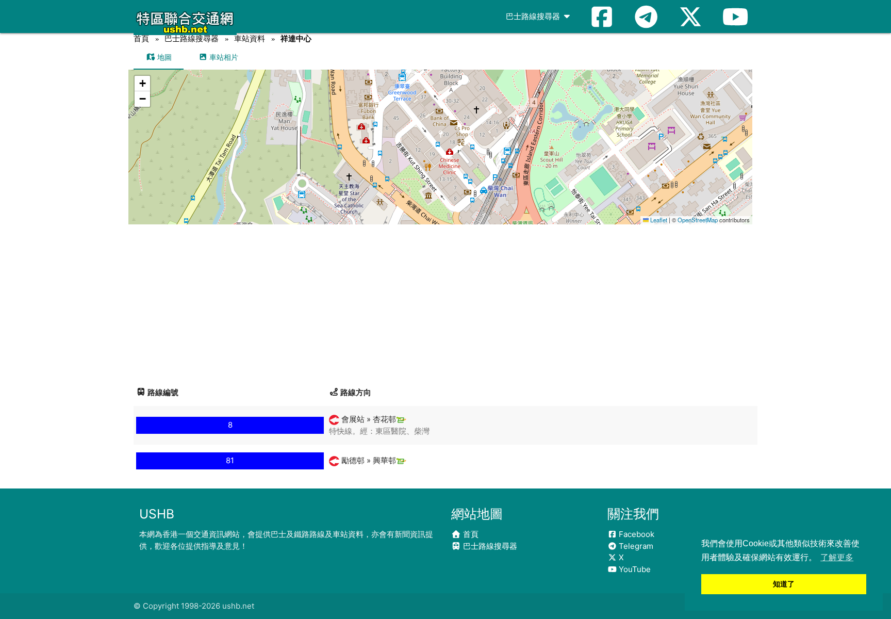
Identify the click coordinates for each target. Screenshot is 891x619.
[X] (690, 16)
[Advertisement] (445, 302)
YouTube (634, 569)
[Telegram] (646, 16)
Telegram (635, 546)
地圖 (163, 57)
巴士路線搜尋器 (534, 16)
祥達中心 (295, 38)
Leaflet (658, 220)
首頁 (141, 38)
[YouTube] (735, 16)
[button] (441, 137)
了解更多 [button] (836, 557)
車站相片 (222, 57)
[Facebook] (602, 16)
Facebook (635, 534)
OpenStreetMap (698, 220)
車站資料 (249, 38)
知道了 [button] (784, 584)
